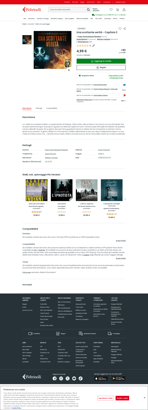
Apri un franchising (64, 302)
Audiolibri (25, 362)
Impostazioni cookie (105, 398)
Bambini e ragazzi (64, 362)
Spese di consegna (82, 319)
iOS (35, 250)
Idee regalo (115, 346)
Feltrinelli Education (117, 319)
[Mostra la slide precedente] (22, 199)
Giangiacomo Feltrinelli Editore (116, 308)
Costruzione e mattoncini (80, 350)
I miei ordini (79, 307)
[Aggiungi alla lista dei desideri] (120, 29)
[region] (74, 398)
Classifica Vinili (45, 362)
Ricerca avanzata (96, 9)
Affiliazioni (61, 305)
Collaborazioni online (65, 314)
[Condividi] (125, 28)
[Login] (124, 10)
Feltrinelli (87, 55)
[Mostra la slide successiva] (125, 199)
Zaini (95, 353)
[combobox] (69, 9)
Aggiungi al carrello (102, 61)
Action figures (80, 366)
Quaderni (96, 362)
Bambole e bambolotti (79, 362)
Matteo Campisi (103, 39)
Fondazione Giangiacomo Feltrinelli (116, 314)
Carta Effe (43, 304)
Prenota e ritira (45, 307)
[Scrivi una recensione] (93, 45)
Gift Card (75, 2)
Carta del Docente (100, 85)
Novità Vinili (44, 359)
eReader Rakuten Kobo (116, 362)
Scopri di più (121, 241)
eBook (24, 359)
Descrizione (26, 108)
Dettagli (39, 108)
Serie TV (60, 359)
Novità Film (61, 349)
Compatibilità (51, 108)
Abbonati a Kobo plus (84, 100)
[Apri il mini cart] (118, 10)
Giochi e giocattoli (82, 346)
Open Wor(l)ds (98, 359)
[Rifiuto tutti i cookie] (144, 397)
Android (41, 250)
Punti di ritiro (91, 2)
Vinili (41, 356)
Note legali (27, 284)
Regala (102, 67)
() (90, 46)
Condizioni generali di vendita (99, 305)
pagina (86, 255)
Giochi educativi (81, 355)
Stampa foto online (46, 325)
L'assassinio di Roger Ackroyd (111, 205)
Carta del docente (46, 316)
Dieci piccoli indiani (37, 204)
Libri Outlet (25, 349)
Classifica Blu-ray (64, 356)
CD (41, 346)
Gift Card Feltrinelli (46, 310)
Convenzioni (106, 2)
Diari (94, 349)
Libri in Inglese (27, 353)
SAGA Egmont (83, 42)
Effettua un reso (81, 310)
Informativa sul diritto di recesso (100, 310)
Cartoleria (96, 346)
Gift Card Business (64, 308)
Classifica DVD (63, 353)
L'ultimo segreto (86, 204)
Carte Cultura (44, 313)
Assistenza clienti (120, 2)
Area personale (81, 304)
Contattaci (79, 316)
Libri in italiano (27, 346)
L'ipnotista (61, 204)
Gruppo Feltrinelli (116, 304)
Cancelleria (97, 356)
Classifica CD (44, 353)
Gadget (113, 358)
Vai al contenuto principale (31, 2)
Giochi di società (81, 358)
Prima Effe (61, 317)
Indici (42, 322)
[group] (100, 15)
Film (59, 346)
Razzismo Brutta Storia (116, 323)
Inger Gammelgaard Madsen (89, 36)
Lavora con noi (27, 310)
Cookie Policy (16, 408)
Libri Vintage (26, 356)
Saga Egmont (82, 39)
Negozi (82, 2)
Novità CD (43, 349)
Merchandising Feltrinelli (116, 350)
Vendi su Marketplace (65, 311)
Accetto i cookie (122, 398)
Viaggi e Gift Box (116, 355)
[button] (88, 9)
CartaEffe (67, 2)
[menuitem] (24, 19)
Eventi (99, 2)
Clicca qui (26, 272)
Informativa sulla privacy (99, 315)
